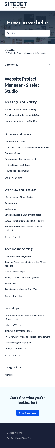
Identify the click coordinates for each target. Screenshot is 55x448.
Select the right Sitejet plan (18, 342)
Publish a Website (14, 324)
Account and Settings (19, 249)
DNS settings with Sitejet (17, 164)
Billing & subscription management (22, 277)
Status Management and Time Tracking (24, 220)
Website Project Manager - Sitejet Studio (27, 53)
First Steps (12, 308)
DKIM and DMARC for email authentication (27, 147)
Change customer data (16, 348)
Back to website (14, 432)
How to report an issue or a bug (20, 109)
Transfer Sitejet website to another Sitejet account (25, 264)
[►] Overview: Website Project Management (27, 336)
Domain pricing (12, 153)
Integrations (13, 367)
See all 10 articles (13, 237)
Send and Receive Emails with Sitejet (23, 214)
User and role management (18, 256)
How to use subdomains (17, 170)
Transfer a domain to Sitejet (18, 330)
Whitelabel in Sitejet (15, 271)
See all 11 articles (13, 296)
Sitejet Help (10, 50)
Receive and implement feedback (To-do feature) (25, 228)
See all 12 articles (13, 355)
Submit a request (27, 412)
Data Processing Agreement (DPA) (22, 115)
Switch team (11, 283)
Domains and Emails (18, 134)
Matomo (9, 374)
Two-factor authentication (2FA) (21, 289)
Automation (11, 203)
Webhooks (10, 208)
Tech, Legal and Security (21, 102)
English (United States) (18, 438)
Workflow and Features (20, 189)
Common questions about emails (21, 159)
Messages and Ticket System (19, 197)
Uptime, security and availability (21, 121)
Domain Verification (15, 141)
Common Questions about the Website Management (24, 317)
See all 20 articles (13, 177)
